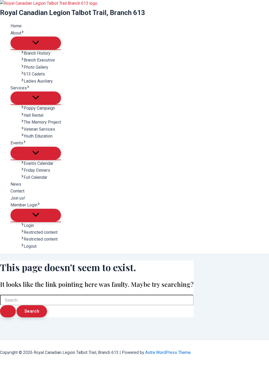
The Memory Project (42, 122)
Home (16, 25)
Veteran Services (39, 129)
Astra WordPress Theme (168, 352)
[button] (22, 33)
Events (17, 142)
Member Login (24, 204)
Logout (30, 246)
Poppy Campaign (39, 108)
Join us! (18, 198)
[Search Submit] (8, 311)
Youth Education (38, 136)
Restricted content (41, 232)
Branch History (37, 53)
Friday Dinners (37, 170)
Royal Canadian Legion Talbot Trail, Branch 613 (72, 13)
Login (29, 225)
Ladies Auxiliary (38, 81)
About (16, 32)
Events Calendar (38, 163)
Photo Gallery (36, 67)
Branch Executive (39, 60)
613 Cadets (34, 74)
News (16, 184)
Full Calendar (35, 177)
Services (19, 87)
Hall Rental (33, 115)
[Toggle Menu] (36, 43)
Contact (17, 191)
